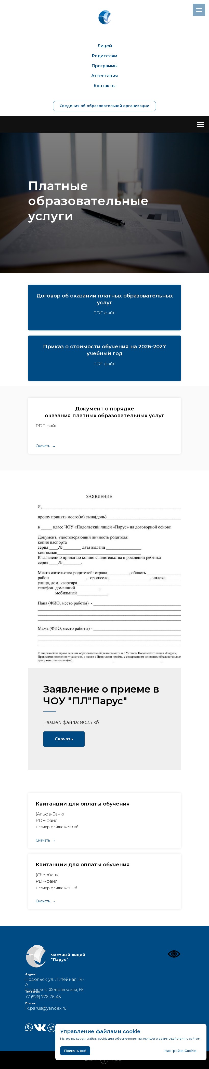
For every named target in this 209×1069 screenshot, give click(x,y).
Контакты (104, 85)
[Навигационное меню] (200, 124)
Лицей (104, 45)
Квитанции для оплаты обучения (83, 804)
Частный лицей (68, 957)
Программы (104, 65)
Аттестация (104, 75)
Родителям (104, 55)
